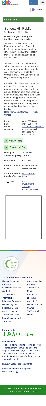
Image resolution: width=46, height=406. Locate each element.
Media (30, 291)
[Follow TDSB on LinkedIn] (22, 334)
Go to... (34, 2)
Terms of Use (14, 391)
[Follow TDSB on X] (27, 334)
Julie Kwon (27, 153)
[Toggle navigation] (42, 2)
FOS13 (25, 176)
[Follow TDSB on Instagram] (9, 334)
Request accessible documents (17, 364)
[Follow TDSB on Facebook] (4, 334)
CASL (36, 391)
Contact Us (32, 294)
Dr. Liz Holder (28, 173)
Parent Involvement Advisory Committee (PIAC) (31, 185)
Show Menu (12, 19)
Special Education (10, 281)
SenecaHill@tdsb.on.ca (31, 126)
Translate (40, 10)
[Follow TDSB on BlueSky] (31, 334)
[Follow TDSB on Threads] (13, 334)
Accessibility (33, 288)
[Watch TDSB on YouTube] (18, 334)
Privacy (27, 391)
